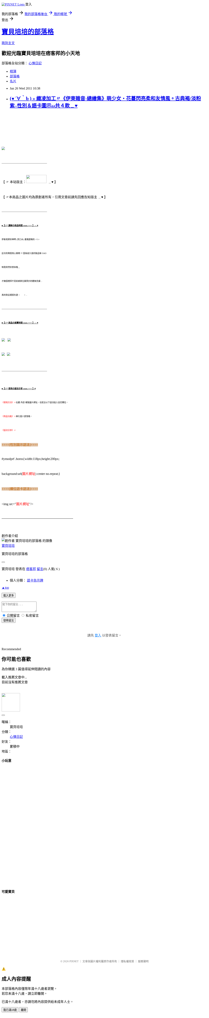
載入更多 (8, 595)
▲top (5, 587)
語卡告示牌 (35, 580)
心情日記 (35, 63)
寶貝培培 (8, 545)
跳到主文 (8, 43)
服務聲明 (143, 961)
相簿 (13, 71)
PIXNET (74, 961)
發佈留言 (8, 620)
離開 (23, 1009)
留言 (40, 569)
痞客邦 (31, 569)
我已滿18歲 (10, 1009)
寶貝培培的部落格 (28, 31)
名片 (13, 81)
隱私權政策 (127, 961)
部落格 (15, 76)
